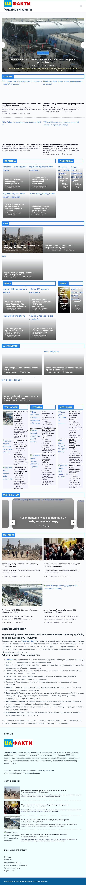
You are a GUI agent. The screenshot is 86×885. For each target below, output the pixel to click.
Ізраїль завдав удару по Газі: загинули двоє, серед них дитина (21, 246)
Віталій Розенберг (65, 183)
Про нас (7, 857)
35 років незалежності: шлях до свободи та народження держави (64, 294)
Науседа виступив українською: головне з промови (19, 273)
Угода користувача (12, 868)
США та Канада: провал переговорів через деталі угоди (77, 173)
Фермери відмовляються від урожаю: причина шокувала (64, 369)
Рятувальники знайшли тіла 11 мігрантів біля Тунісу (59, 246)
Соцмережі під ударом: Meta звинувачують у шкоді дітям (20, 470)
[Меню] (81, 6)
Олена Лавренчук (47, 422)
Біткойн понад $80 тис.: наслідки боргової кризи (64, 173)
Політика (9, 660)
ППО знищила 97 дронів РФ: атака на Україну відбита (14, 331)
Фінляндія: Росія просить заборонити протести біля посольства (41, 180)
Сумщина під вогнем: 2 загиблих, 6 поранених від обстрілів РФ (42, 331)
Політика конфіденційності (15, 865)
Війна (43, 53)
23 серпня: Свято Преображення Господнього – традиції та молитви (22, 105)
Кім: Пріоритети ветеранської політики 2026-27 (22, 144)
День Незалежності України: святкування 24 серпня (48, 415)
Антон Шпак (20, 423)
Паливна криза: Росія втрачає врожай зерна (21, 369)
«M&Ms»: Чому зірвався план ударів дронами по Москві (63, 105)
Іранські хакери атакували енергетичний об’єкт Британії (20, 443)
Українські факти (18, 9)
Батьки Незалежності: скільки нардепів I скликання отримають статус (60, 145)
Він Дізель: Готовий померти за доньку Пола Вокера (74, 444)
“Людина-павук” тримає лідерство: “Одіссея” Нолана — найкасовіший (48, 460)
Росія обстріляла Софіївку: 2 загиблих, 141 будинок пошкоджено (41, 303)
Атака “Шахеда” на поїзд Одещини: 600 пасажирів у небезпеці (43, 61)
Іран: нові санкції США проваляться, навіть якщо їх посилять (76, 469)
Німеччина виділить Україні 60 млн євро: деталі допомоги (41, 208)
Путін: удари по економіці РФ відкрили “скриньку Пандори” (75, 415)
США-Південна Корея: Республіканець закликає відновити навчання (15, 207)
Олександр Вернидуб (37, 66)
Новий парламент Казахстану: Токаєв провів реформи (14, 181)
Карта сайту (9, 871)
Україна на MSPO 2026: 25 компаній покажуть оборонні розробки (21, 416)
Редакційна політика (12, 862)
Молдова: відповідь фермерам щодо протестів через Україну (21, 397)
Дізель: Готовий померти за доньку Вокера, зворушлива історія (48, 434)
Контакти (8, 860)
